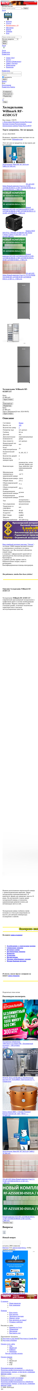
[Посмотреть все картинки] (24, 343)
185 (20, 425)
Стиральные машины (15, 948)
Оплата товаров (6, 1357)
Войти (4, 81)
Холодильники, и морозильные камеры (21, 946)
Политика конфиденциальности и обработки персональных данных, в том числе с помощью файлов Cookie (18, 1372)
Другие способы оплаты (14, 1353)
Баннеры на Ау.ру (15, 1327)
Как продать (13, 1314)
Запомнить (8, 77)
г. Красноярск (7, 122)
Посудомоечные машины (16, 951)
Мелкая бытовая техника (16, 961)
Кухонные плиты (13, 950)
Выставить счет (15, 1333)
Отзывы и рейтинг (16, 1322)
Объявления (13, 1329)
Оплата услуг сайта (8, 1344)
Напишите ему (17, 139)
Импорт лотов (14, 1318)
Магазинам (13, 1331)
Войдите (6, 1248)
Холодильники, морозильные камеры (14, 125)
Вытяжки (11, 953)
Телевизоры (11, 955)
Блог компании (14, 1305)
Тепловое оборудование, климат (19, 959)
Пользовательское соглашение (12, 1368)
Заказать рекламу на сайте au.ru (14, 1293)
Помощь (4, 1310)
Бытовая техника (19, 122)
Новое (21, 423)
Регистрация (6, 85)
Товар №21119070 (24, 126)
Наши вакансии (15, 1303)
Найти (5, 41)
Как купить (13, 1312)
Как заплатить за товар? (17, 1320)
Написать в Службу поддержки (12, 1378)
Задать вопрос (8, 399)
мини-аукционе (16, 935)
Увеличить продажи (16, 1316)
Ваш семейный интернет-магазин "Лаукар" (18, 544)
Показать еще (7, 1222)
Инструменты (12, 957)
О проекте (4, 1301)
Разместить (6, 52)
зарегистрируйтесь (19, 1248)
